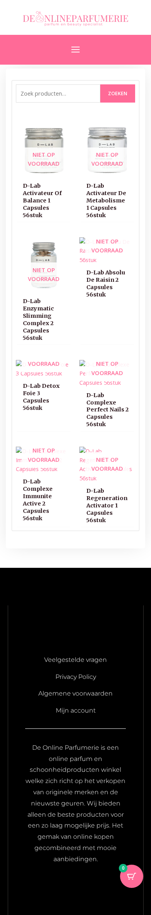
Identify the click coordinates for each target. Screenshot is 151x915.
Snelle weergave (44, 171)
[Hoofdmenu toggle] (75, 49)
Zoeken (117, 93)
